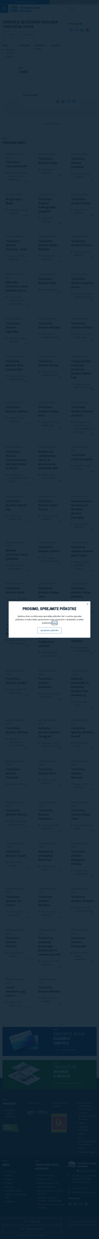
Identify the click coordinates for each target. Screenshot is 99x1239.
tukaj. (54, 623)
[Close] (87, 604)
